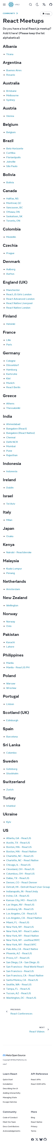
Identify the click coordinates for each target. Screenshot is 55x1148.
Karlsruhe (11, 374)
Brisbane (11, 90)
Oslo (8, 626)
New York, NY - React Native (22, 935)
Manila (10, 662)
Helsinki (10, 323)
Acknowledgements (11, 1131)
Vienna (10, 116)
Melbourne (12, 95)
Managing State (10, 1097)
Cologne (11, 360)
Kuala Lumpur (14, 568)
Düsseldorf (12, 365)
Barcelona (12, 736)
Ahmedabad (13, 424)
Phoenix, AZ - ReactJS (19, 953)
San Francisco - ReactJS (20, 971)
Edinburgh (12, 720)
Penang (10, 573)
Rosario (10, 74)
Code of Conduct (10, 1117)
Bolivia (10, 182)
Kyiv (8, 821)
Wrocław (11, 688)
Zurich (10, 789)
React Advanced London (20, 298)
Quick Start (8, 1079)
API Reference (39, 1073)
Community (9, 13)
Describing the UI (10, 1088)
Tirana (9, 54)
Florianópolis (13, 157)
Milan (9, 520)
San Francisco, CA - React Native (24, 975)
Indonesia (11, 471)
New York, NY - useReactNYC (23, 940)
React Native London (18, 307)
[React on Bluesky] (40, 1139)
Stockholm (12, 773)
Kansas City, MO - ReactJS (21, 900)
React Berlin (13, 387)
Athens (10, 403)
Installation (8, 1084)
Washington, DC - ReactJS (21, 997)
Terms (33, 1131)
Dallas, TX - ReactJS (17, 878)
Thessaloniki (13, 408)
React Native (36, 1122)
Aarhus (10, 273)
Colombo (11, 752)
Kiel (8, 378)
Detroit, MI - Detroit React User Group (28, 886)
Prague (10, 253)
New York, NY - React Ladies (22, 931)
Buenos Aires (14, 70)
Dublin (10, 487)
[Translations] (44, 4)
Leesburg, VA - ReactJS (20, 909)
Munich (10, 382)
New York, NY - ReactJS (20, 926)
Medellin (11, 236)
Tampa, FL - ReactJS (18, 988)
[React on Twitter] (36, 1139)
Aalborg (10, 269)
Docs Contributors (11, 1126)
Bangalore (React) (16, 428)
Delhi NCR (12, 441)
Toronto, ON (13, 220)
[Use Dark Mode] (37, 4)
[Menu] (4, 4)
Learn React (10, 1073)
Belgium (11, 132)
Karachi (10, 642)
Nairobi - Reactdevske (18, 552)
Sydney (10, 99)
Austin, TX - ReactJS (18, 842)
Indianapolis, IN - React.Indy (22, 891)
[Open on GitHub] (50, 4)
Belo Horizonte (14, 148)
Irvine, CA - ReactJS (17, 895)
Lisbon (10, 704)
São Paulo (11, 166)
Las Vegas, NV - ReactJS (20, 904)
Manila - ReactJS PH (17, 667)
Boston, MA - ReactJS (19, 847)
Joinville (11, 161)
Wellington (12, 605)
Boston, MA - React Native (21, 851)
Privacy (34, 1126)
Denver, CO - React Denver (21, 882)
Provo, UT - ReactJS (17, 957)
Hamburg (11, 369)
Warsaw (10, 683)
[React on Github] (45, 1139)
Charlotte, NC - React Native (22, 860)
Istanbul (10, 805)
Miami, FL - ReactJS (17, 922)
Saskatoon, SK (14, 216)
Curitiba (10, 152)
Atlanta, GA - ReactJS (18, 838)
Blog (33, 1117)
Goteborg (11, 769)
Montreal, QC (13, 203)
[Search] (30, 4)
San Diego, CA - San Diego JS (22, 962)
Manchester (13, 290)
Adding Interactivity (11, 1093)
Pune (9, 450)
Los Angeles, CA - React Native (24, 917)
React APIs (36, 1079)
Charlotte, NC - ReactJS (19, 856)
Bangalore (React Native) (20, 433)
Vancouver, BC (14, 207)
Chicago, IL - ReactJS (18, 864)
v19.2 (17, 4)
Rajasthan (11, 455)
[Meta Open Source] (27, 1055)
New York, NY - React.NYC (21, 944)
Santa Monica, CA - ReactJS (22, 980)
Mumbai (11, 446)
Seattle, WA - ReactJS (18, 984)
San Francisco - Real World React (25, 966)
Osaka (9, 536)
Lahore (10, 646)
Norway (10, 621)
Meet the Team (9, 1122)
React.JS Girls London (19, 294)
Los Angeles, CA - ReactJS (21, 913)
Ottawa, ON (13, 211)
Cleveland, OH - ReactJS (20, 869)
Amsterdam (13, 589)
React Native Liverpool (19, 303)
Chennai (10, 437)
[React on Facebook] (32, 1139)
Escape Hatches (10, 1102)
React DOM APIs (38, 1084)
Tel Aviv (10, 503)
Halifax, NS (12, 198)
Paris (9, 344)
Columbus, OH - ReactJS (20, 873)
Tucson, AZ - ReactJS (18, 993)
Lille (8, 340)
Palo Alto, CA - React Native (22, 949)
